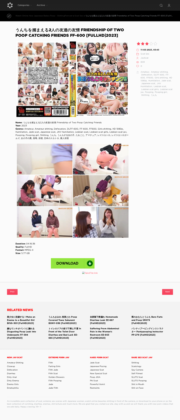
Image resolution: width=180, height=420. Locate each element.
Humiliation (154, 81)
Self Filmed (136, 373)
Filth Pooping (55, 381)
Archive (41, 5)
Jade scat (166, 81)
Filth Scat (53, 373)
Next (167, 292)
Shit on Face (137, 388)
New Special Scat (98, 373)
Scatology (136, 366)
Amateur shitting (159, 72)
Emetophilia (13, 388)
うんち (153, 95)
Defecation (146, 75)
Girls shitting (161, 78)
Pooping (148, 92)
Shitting (145, 95)
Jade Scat (94, 363)
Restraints (95, 388)
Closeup (11, 366)
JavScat (144, 58)
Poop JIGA (95, 377)
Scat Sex (145, 54)
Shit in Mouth (137, 384)
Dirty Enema (13, 381)
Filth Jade (53, 370)
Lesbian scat (159, 86)
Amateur (145, 72)
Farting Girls (54, 366)
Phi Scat (94, 381)
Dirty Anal (12, 377)
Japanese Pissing (98, 366)
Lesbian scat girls (149, 89)
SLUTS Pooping (139, 381)
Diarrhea (11, 373)
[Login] (169, 5)
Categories (23, 5)
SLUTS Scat (137, 377)
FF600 (149, 78)
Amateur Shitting (15, 363)
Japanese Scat (97, 370)
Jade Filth (53, 388)
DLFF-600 (158, 75)
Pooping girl (160, 92)
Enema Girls (13, 384)
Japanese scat (148, 83)
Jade (51, 384)
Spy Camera (137, 370)
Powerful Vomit (97, 384)
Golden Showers (56, 377)
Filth (51, 363)
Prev (12, 292)
